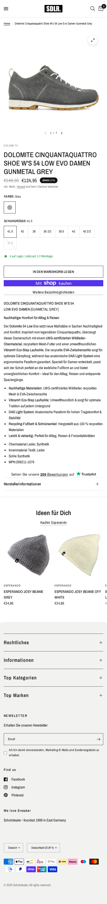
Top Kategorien (20, 677)
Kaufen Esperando (53, 522)
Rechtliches (16, 642)
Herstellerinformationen (22, 484)
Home (7, 24)
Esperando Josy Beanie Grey (23, 594)
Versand (21, 187)
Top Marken (16, 695)
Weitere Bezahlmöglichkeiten (53, 292)
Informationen (19, 660)
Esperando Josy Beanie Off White (77, 594)
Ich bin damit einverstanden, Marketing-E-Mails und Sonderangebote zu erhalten (54, 752)
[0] (100, 8)
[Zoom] (93, 40)
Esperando (12, 585)
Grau (10, 207)
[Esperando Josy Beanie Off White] (78, 556)
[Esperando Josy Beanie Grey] (28, 556)
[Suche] (93, 8)
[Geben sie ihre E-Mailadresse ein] (98, 739)
